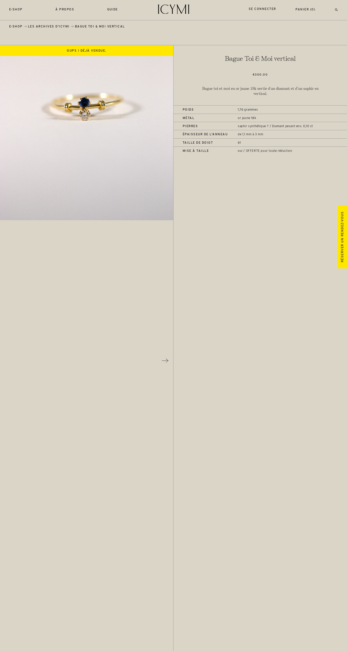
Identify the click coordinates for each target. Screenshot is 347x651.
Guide (112, 9)
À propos (64, 9)
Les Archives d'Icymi (49, 26)
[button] (336, 9)
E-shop (16, 9)
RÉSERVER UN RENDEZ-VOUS (342, 236)
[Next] (165, 360)
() (305, 9)
